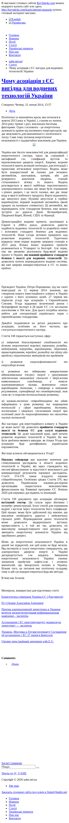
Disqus (15, 664)
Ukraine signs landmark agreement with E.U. (27, 641)
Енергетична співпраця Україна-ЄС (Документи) (32, 596)
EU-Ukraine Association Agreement (22, 603)
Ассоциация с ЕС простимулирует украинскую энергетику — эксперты (31, 624)
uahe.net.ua (15, 61)
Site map (14, 785)
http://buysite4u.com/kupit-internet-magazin (26, 9)
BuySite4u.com (46, 3)
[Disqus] (34, 715)
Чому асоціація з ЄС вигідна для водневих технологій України (29, 88)
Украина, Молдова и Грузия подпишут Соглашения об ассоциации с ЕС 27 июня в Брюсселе (33, 633)
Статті (13, 64)
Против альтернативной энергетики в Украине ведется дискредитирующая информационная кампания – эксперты (31, 613)
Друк (12, 111)
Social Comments (11, 763)
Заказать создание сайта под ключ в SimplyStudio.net (34, 792)
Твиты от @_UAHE (13, 773)
